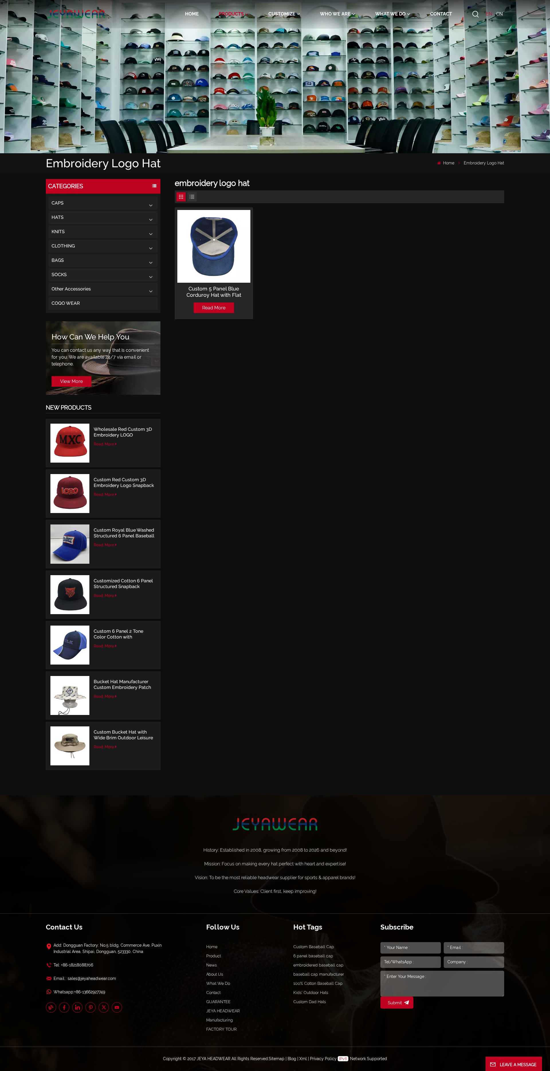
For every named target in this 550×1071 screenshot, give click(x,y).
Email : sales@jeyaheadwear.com (85, 978)
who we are (335, 14)
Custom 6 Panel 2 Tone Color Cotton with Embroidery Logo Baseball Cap (123, 634)
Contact (213, 992)
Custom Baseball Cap (313, 946)
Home (192, 14)
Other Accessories (71, 289)
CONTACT (441, 14)
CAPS (58, 203)
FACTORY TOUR (221, 1029)
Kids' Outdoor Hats (310, 992)
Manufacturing (219, 1020)
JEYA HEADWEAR (223, 1011)
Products (231, 14)
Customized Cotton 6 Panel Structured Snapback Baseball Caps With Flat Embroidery (123, 583)
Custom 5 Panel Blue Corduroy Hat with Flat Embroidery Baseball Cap (214, 292)
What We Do (218, 983)
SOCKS (59, 274)
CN (499, 14)
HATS (58, 217)
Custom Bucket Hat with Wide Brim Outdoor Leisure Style (123, 735)
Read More (104, 444)
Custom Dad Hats (309, 1001)
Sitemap (276, 1058)
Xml (303, 1058)
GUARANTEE (218, 1001)
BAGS (58, 260)
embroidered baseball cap (318, 965)
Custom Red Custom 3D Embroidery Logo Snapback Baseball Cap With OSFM (124, 482)
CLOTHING (63, 246)
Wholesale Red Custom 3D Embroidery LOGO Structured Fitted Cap (123, 432)
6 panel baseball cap (313, 956)
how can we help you (90, 337)
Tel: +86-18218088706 (73, 965)
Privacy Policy (323, 1058)
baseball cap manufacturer (318, 974)
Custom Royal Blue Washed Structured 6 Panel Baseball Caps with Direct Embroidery (125, 533)
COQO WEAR (66, 303)
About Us (214, 974)
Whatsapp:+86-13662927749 (79, 992)
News (211, 965)
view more (71, 381)
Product (213, 956)
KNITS (58, 231)
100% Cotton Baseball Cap (318, 983)
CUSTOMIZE (281, 14)
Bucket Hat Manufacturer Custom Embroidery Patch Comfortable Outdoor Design (122, 684)
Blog (292, 1058)
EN (489, 14)
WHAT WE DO (390, 14)
